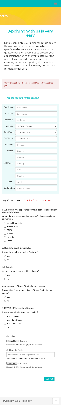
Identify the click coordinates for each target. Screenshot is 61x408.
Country (9, 126)
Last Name (8, 113)
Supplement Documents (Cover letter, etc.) (25, 358)
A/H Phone (8, 163)
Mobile (10, 151)
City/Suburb (8, 138)
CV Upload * (11, 336)
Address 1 (8, 120)
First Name (8, 107)
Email (10, 182)
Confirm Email (8, 188)
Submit (49, 379)
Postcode (9, 144)
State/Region (8, 132)
